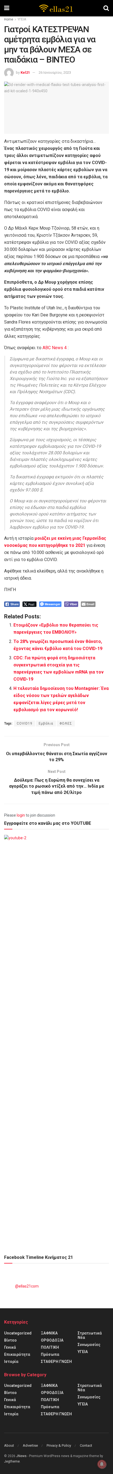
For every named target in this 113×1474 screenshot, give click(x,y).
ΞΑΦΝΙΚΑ (49, 1333)
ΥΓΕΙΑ (22, 19)
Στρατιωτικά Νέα (90, 1335)
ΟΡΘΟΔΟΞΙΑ (52, 1340)
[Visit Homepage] (56, 8)
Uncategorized (18, 1333)
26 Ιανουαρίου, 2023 (55, 72)
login (21, 815)
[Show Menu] (6, 8)
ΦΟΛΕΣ (66, 723)
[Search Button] (106, 8)
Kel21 (25, 72)
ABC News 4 (55, 347)
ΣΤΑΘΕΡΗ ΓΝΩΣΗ (56, 1361)
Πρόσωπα (50, 1354)
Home (8, 19)
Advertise (30, 1445)
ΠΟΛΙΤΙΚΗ (50, 1347)
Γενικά (10, 1347)
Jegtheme (12, 1461)
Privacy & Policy (59, 1445)
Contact (86, 1445)
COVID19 (24, 723)
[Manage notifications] (101, 1464)
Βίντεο (10, 1340)
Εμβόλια (46, 723)
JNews (21, 1456)
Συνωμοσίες (89, 1344)
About (9, 1445)
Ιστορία (11, 1361)
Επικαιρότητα (17, 1354)
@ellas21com (27, 1286)
